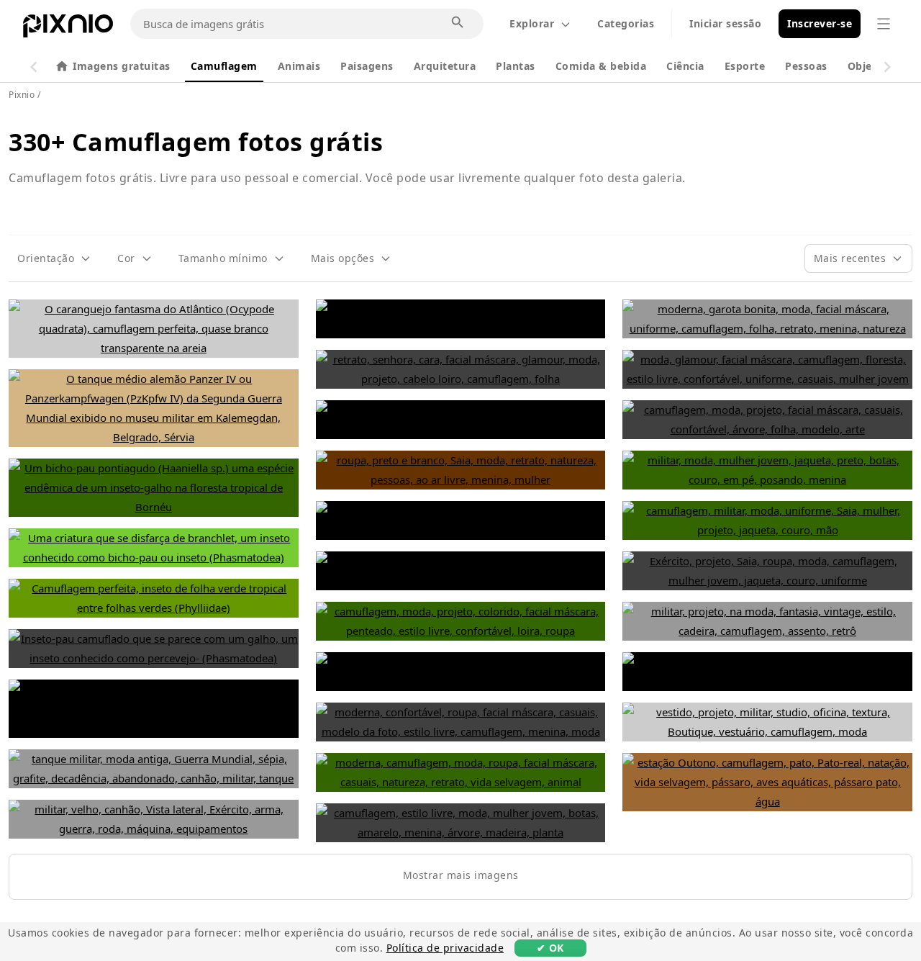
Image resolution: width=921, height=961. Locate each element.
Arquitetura (445, 66)
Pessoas (806, 66)
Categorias (625, 23)
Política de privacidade (445, 948)
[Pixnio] (68, 28)
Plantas (515, 66)
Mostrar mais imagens (461, 875)
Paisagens (367, 66)
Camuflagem (224, 66)
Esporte (745, 66)
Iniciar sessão (725, 23)
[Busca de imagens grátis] (458, 23)
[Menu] (883, 23)
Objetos (868, 66)
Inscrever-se (819, 23)
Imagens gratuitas (122, 66)
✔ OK (550, 948)
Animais (299, 66)
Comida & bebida (601, 66)
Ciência (685, 66)
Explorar (531, 23)
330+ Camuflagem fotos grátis (196, 141)
